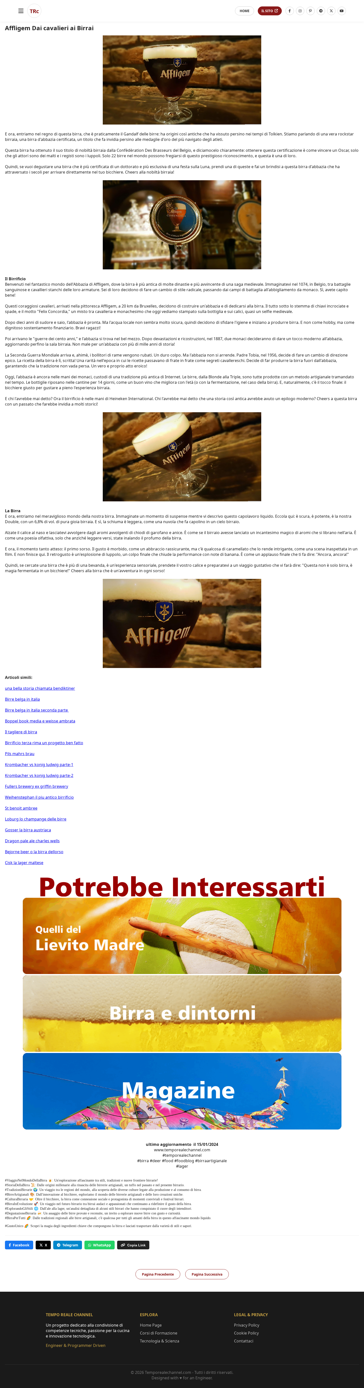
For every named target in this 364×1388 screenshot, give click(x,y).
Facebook (21, 1245)
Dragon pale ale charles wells (32, 841)
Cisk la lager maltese (24, 862)
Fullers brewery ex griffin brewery (36, 786)
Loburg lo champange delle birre (35, 819)
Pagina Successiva (207, 1274)
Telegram (70, 1245)
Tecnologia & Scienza (159, 1341)
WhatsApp (102, 1245)
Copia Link (136, 1245)
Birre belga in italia (22, 699)
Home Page (151, 1325)
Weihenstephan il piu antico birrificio (39, 797)
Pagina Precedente (158, 1274)
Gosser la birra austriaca (28, 830)
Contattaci (243, 1341)
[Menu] (21, 11)
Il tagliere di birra (21, 732)
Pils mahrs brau (19, 753)
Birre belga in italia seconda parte (37, 710)
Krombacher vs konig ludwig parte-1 (39, 764)
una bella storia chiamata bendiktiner (40, 688)
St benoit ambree (21, 808)
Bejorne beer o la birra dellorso (34, 851)
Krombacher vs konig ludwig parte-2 (39, 775)
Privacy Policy (246, 1325)
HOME (244, 11)
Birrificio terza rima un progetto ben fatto (44, 742)
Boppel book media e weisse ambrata (40, 721)
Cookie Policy (246, 1333)
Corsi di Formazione (158, 1333)
